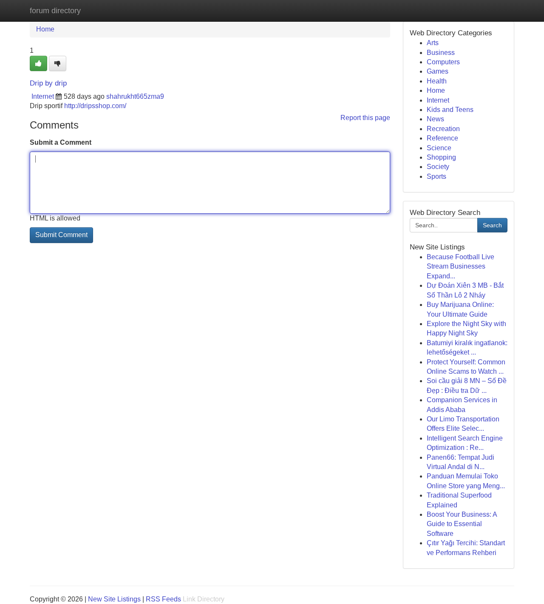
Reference (442, 138)
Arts (433, 42)
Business (441, 52)
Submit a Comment (60, 142)
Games (437, 71)
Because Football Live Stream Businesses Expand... (460, 266)
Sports (436, 176)
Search (492, 225)
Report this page (365, 117)
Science (439, 148)
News (435, 119)
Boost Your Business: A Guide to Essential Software (462, 524)
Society (438, 166)
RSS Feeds (163, 599)
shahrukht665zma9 (135, 96)
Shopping (441, 157)
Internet (42, 96)
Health (437, 81)
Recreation (443, 128)
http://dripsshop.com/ (95, 105)
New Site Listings (114, 599)
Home (45, 29)
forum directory (55, 10)
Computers (443, 62)
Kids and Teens (450, 109)
